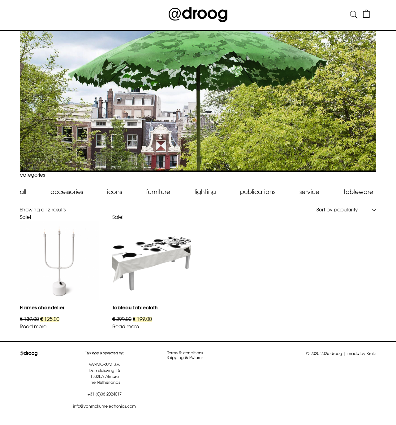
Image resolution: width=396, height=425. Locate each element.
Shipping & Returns (185, 358)
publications (257, 193)
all (23, 193)
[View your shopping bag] (366, 16)
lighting (205, 193)
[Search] (354, 15)
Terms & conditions (185, 353)
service (309, 193)
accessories (66, 193)
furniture (158, 193)
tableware (358, 193)
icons (114, 193)
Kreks (371, 354)
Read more (33, 327)
